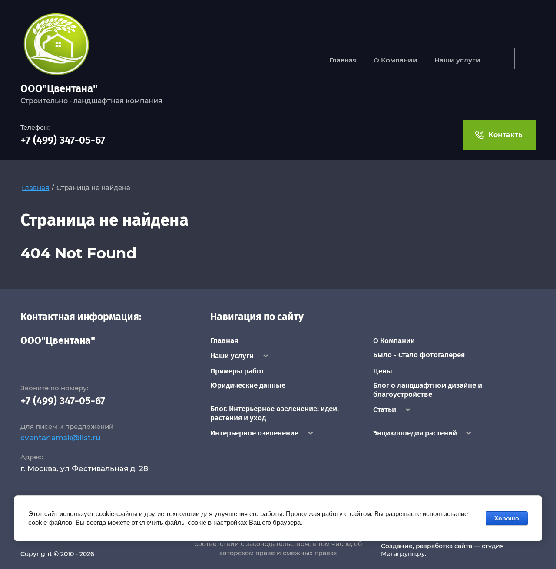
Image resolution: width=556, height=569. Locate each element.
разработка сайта (444, 546)
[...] (525, 58)
